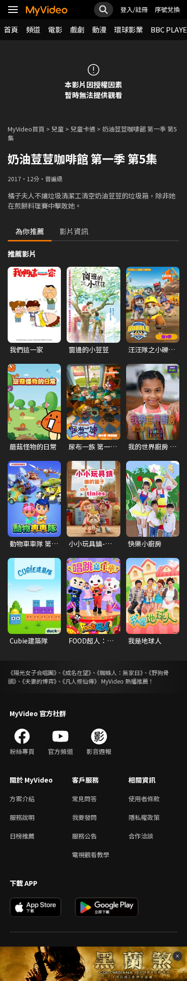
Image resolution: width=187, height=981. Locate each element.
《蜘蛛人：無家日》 (120, 672)
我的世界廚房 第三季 (152, 446)
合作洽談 (141, 835)
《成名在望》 (76, 672)
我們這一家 (26, 349)
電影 (55, 29)
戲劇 (77, 29)
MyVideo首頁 (26, 128)
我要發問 (84, 817)
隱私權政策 (144, 817)
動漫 (99, 29)
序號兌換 (167, 9)
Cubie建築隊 (29, 640)
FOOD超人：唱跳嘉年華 (91, 640)
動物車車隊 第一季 (34, 543)
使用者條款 (144, 798)
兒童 (57, 128)
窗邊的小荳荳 (89, 349)
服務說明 (22, 817)
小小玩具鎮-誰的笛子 (90, 543)
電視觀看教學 (90, 854)
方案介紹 (22, 798)
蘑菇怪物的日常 (33, 446)
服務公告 (84, 835)
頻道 (33, 29)
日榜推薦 (22, 835)
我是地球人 (145, 640)
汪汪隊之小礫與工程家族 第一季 (152, 349)
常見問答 (84, 798)
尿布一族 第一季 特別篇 (93, 446)
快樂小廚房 (145, 543)
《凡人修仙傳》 (81, 681)
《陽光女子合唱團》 (32, 672)
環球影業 (128, 29)
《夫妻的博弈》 (39, 681)
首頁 (11, 29)
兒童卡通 (82, 128)
